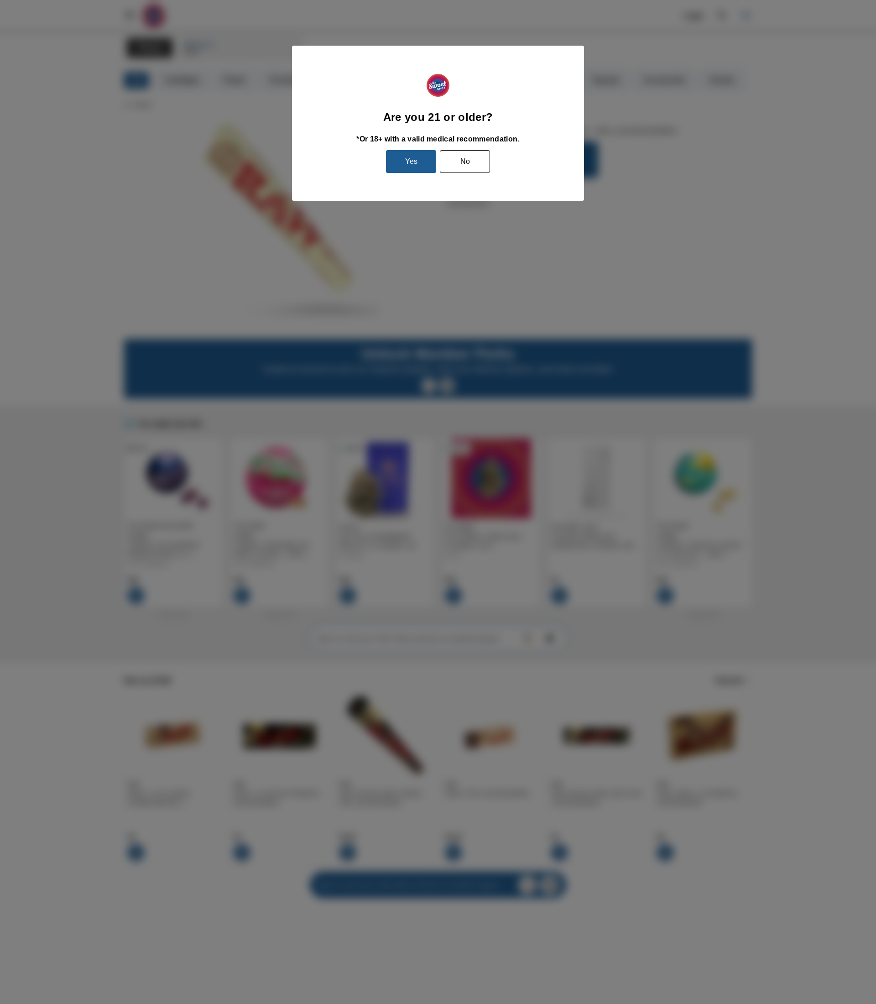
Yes (411, 161)
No (465, 161)
